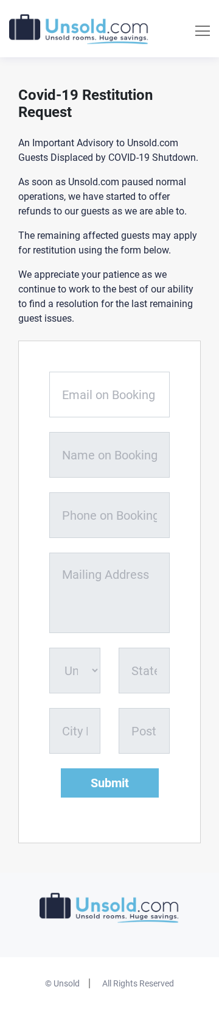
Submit (110, 783)
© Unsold (62, 983)
